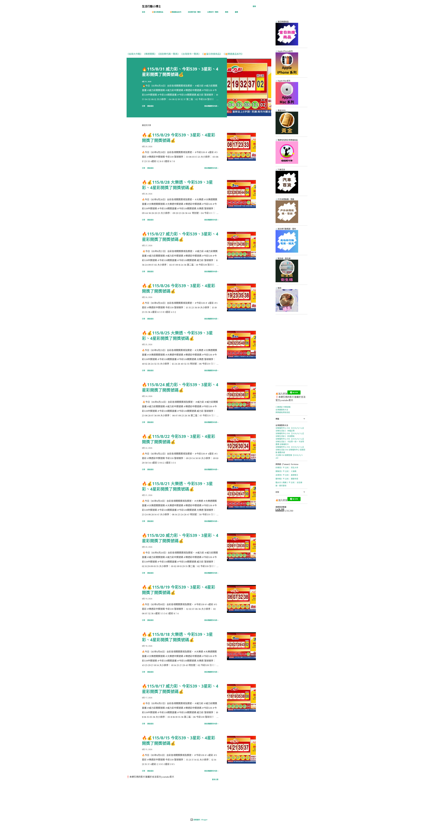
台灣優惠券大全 (282, 410)
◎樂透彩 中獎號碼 (283, 407)
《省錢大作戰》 (134, 54)
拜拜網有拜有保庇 (283, 412)
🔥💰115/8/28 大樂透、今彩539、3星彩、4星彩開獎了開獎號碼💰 (177, 184)
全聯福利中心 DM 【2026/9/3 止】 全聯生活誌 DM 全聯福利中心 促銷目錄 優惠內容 (290, 450)
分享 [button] (143, 106)
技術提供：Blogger (200, 820)
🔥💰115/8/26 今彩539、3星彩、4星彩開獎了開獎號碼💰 (178, 288)
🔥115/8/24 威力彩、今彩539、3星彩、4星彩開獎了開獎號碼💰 (180, 387)
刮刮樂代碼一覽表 (194, 12)
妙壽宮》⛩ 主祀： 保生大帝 (287, 467)
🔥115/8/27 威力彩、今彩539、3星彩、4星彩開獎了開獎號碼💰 (180, 236)
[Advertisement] (194, 34)
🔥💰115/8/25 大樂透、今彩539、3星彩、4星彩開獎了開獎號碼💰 (177, 335)
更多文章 (215, 779)
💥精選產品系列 (175, 12)
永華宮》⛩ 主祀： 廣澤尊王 (287, 475)
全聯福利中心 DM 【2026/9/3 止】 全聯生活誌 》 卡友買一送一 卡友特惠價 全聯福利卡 (290, 441)
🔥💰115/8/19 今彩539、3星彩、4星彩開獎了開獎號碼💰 (178, 589)
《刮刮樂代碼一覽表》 (168, 54)
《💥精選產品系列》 (233, 54)
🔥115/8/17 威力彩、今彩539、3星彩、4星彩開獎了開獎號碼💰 (180, 688)
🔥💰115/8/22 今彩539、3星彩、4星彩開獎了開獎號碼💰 (178, 439)
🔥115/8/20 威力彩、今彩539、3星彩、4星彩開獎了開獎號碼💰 (180, 538)
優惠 (236, 12)
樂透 (226, 12)
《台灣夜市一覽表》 (190, 54)
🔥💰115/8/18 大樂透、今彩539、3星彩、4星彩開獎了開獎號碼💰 (177, 637)
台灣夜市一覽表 (212, 12)
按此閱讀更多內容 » (211, 106)
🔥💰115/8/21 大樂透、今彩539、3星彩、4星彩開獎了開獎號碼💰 (177, 486)
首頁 (143, 12)
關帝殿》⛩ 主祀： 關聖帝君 (287, 479)
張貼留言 (150, 106)
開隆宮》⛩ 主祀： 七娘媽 (286, 471)
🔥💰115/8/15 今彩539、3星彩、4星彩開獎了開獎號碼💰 (178, 740)
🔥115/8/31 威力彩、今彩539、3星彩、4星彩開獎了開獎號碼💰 (180, 71)
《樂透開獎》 (150, 54)
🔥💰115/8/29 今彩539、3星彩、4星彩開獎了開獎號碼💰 (178, 137)
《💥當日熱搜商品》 (211, 54)
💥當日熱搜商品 (157, 12)
